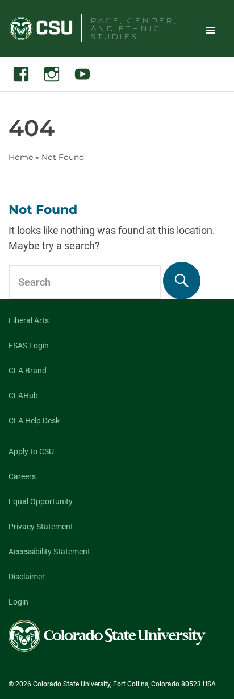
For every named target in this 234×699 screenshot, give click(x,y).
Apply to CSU (31, 451)
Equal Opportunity (41, 501)
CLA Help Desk (34, 420)
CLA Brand (28, 370)
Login (18, 601)
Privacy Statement (41, 526)
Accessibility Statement (49, 551)
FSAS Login (29, 345)
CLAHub (23, 395)
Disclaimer (27, 576)
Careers (22, 476)
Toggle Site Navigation (210, 29)
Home (21, 157)
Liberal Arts (29, 320)
